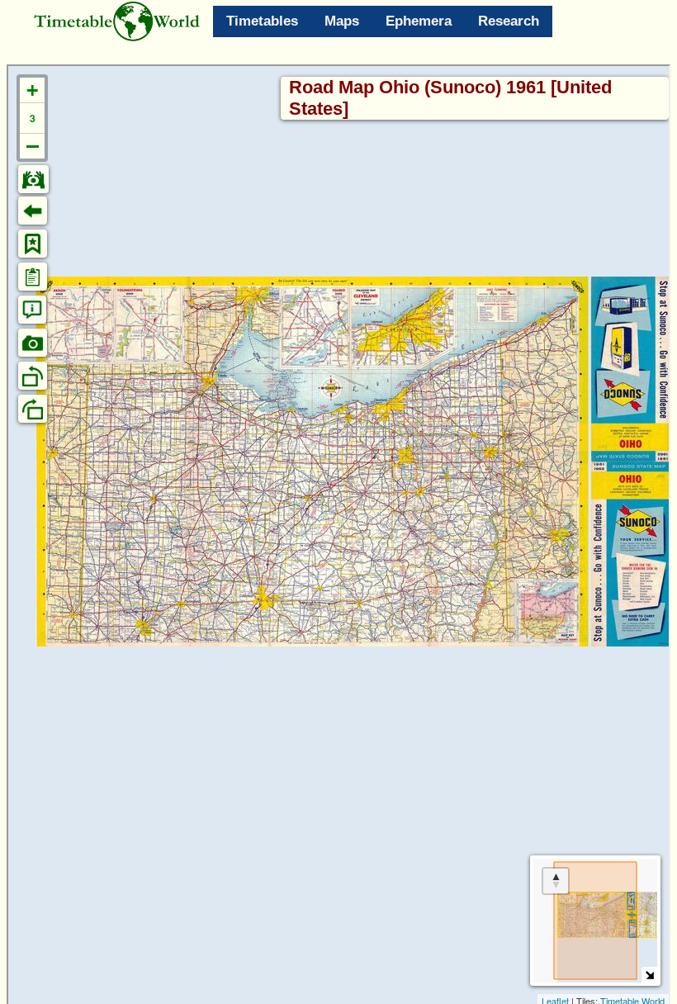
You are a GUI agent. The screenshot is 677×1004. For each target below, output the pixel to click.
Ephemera (419, 21)
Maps (341, 21)
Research (508, 21)
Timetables (262, 21)
